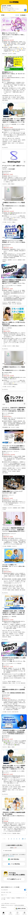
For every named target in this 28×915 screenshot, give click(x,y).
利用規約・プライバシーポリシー (7, 905)
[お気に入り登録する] (24, 29)
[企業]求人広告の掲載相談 (19, 905)
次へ (23, 838)
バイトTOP (3, 897)
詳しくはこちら (11, 855)
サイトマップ (12, 903)
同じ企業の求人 (5, 147)
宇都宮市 (13, 897)
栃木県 (8, 897)
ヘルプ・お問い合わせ (5, 903)
